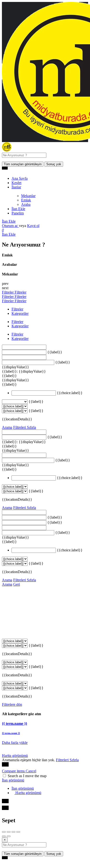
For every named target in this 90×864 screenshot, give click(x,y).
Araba (25, 204)
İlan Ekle (18, 209)
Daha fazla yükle (15, 743)
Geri (16, 584)
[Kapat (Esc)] (4, 832)
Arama (7, 427)
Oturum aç (10, 226)
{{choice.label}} (70, 393)
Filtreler (8, 292)
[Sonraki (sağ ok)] (9, 836)
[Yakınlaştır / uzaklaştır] (18, 832)
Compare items (14, 771)
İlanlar (16, 187)
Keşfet (16, 183)
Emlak (26, 200)
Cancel (31, 771)
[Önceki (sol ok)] (4, 836)
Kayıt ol (33, 226)
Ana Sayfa (20, 178)
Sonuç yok (53, 164)
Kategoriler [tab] (20, 313)
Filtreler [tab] (17, 309)
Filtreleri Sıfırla (24, 427)
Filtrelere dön (12, 704)
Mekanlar (28, 196)
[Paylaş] (9, 832)
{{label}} (54, 352)
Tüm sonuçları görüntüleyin (23, 164)
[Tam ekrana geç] (13, 832)
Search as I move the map (27, 776)
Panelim (18, 213)
